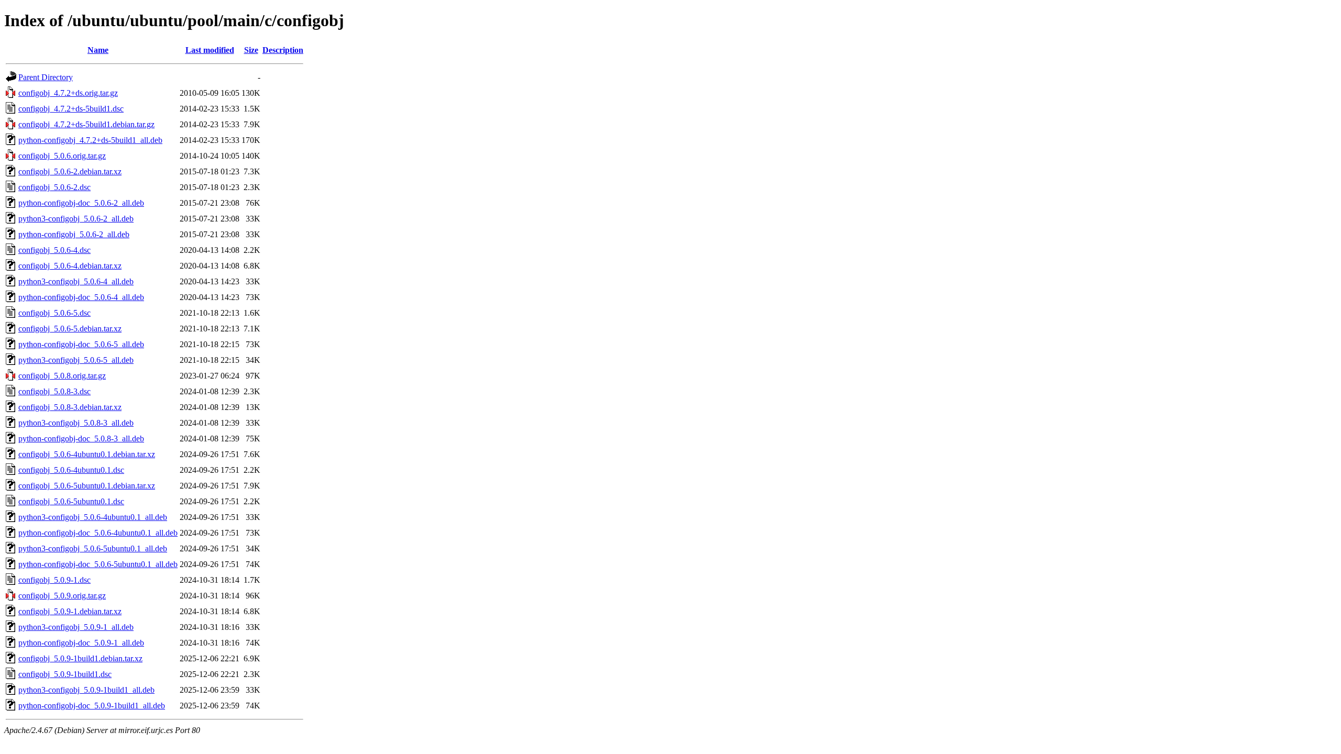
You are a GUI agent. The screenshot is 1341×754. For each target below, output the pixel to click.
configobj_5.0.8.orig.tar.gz (62, 375)
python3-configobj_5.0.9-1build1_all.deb (86, 689)
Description (282, 50)
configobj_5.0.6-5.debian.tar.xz (70, 328)
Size (251, 50)
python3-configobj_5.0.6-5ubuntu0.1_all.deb (92, 548)
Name (97, 50)
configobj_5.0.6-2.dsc (54, 187)
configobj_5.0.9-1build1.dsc (65, 674)
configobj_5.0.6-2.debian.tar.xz (70, 171)
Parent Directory (45, 77)
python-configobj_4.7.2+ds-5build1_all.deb (90, 140)
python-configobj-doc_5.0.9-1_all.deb (81, 642)
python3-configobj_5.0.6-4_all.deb (76, 281)
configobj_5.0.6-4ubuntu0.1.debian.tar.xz (86, 454)
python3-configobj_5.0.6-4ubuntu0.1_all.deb (92, 517)
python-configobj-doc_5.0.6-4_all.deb (81, 297)
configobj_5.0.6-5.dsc (54, 312)
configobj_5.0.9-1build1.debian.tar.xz (80, 658)
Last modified (209, 50)
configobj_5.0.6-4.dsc (54, 250)
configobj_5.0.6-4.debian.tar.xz (70, 265)
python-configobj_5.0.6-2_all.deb (73, 234)
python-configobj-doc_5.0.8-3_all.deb (81, 438)
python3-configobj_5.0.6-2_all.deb (76, 218)
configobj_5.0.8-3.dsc (54, 391)
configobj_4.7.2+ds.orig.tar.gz (68, 92)
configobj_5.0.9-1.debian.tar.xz (70, 611)
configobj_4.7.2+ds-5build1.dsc (71, 108)
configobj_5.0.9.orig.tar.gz (62, 595)
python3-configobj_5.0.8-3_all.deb (76, 422)
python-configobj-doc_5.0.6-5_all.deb (81, 344)
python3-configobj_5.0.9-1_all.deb (76, 627)
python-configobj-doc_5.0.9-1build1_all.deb (91, 705)
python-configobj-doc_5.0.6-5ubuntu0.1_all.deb (98, 564)
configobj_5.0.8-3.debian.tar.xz (70, 407)
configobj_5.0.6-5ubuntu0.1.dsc (71, 501)
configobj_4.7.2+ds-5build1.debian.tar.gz (86, 124)
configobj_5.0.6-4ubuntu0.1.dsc (71, 469)
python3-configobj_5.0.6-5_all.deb (76, 360)
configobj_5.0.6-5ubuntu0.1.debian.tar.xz (86, 485)
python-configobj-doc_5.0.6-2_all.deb (81, 202)
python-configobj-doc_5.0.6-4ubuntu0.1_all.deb (98, 532)
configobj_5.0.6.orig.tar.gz (62, 155)
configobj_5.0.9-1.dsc (54, 579)
